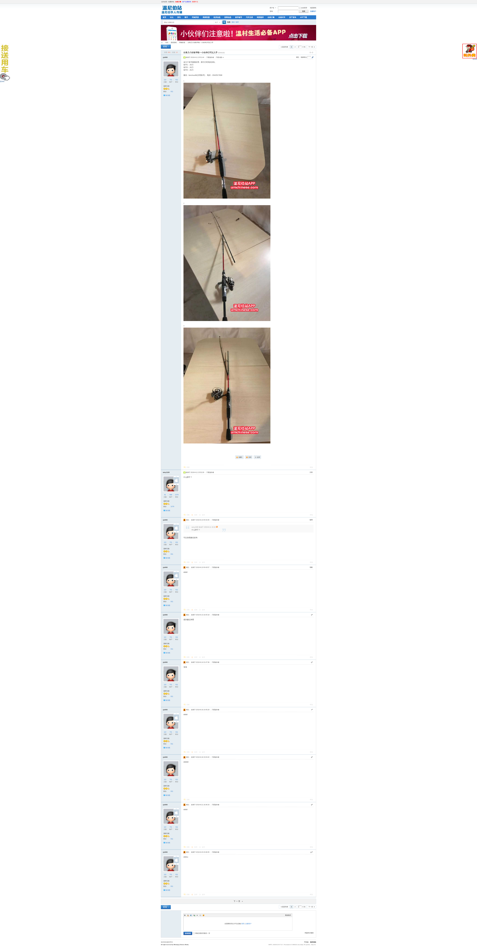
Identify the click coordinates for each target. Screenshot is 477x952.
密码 (271, 11)
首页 (164, 17)
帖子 (216, 22)
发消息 (168, 95)
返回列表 (285, 47)
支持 (196, 515)
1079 (177, 495)
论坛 (171, 17)
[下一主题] (313, 52)
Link (194, 915)
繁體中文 (195, 2)
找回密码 (313, 8)
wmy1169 (166, 472)
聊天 (186, 17)
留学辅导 (238, 17)
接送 (233, 22)
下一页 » (238, 901)
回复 (188, 467)
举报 (311, 467)
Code (200, 915)
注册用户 (313, 11)
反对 (203, 515)
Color (188, 915)
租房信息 (217, 17)
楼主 (297, 57)
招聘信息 (227, 17)
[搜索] (223, 22)
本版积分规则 (309, 933)
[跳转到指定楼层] (313, 57)
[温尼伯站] (172, 14)
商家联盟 (206, 17)
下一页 (310, 47)
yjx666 (165, 57)
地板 (311, 567)
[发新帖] (166, 47)
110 (165, 80)
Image (191, 915)
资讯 (179, 17)
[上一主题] (310, 52)
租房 (237, 22)
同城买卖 (195, 17)
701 (171, 80)
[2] (226, 263)
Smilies (203, 915)
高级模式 (288, 915)
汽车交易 (249, 17)
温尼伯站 (162, 42)
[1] (226, 141)
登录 (242, 924)
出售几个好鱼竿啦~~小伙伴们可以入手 (200, 42)
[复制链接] (221, 53)
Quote (197, 915)
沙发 (311, 472)
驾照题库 (260, 17)
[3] (226, 385)
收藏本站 (171, 2)
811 (177, 80)
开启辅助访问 (315, 2)
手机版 (306, 942)
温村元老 (166, 86)
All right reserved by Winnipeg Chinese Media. (175, 944)
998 (171, 495)
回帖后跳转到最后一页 (202, 933)
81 (165, 495)
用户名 (272, 8)
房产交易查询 (186, 2)
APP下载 (303, 17)
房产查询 (292, 17)
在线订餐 (178, 2)
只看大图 (219, 57)
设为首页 (164, 2)
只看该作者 (210, 57)
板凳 (311, 520)
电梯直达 (304, 57)
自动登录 (304, 8)
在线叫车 (281, 17)
